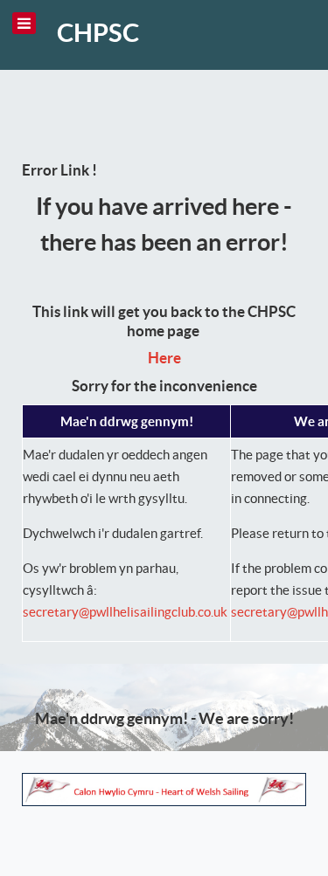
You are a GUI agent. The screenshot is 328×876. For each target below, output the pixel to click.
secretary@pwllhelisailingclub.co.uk (125, 611)
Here (164, 358)
